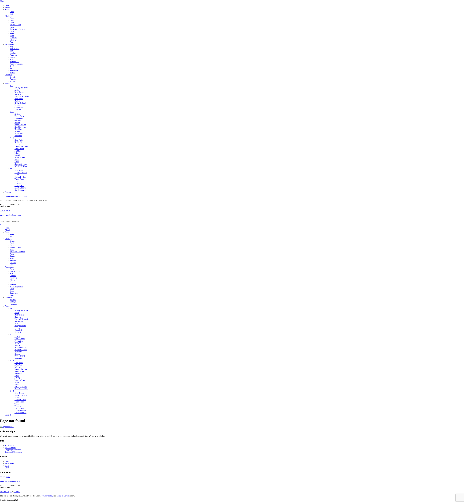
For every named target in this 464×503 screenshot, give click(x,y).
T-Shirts (13, 40)
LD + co (17, 144)
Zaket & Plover (20, 188)
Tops (11, 42)
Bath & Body (15, 49)
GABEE (17, 120)
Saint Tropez (19, 170)
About (7, 7)
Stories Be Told (20, 177)
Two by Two (19, 186)
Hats (11, 59)
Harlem (17, 123)
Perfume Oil (14, 62)
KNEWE (18, 142)
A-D (11, 86)
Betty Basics (19, 92)
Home (7, 5)
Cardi (12, 20)
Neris (16, 162)
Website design (5, 492)
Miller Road (19, 149)
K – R (12, 138)
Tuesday (17, 183)
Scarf (12, 66)
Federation (18, 118)
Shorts (12, 33)
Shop (7, 9)
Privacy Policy (47, 496)
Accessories (9, 44)
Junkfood (18, 136)
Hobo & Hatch (20, 125)
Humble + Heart (20, 127)
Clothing (8, 16)
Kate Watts (18, 140)
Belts (12, 51)
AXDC (17, 492)
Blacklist (17, 94)
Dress (12, 23)
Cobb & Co (18, 107)
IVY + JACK (19, 133)
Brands (7, 83)
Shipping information (13, 450)
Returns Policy (10, 448)
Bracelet (13, 77)
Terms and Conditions (13, 452)
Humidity (18, 129)
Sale (11, 14)
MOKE (17, 155)
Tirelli (16, 181)
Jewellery (8, 75)
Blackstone (18, 99)
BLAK (17, 101)
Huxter (17, 131)
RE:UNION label (21, 166)
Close (2, 1)
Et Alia (17, 114)
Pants (12, 31)
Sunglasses (14, 70)
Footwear (13, 55)
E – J (12, 112)
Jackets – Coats (15, 25)
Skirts (12, 36)
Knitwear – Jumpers (17, 29)
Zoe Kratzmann (20, 190)
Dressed (17, 110)
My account (9, 445)
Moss (16, 160)
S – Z (12, 168)
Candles (13, 53)
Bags (12, 46)
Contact (8, 192)
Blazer (12, 18)
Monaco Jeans (19, 157)
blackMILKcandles (21, 96)
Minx (16, 153)
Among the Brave (21, 88)
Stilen (16, 175)
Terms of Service (63, 496)
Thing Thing (19, 179)
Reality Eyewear (20, 164)
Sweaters (13, 38)
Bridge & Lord (20, 103)
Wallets (12, 73)
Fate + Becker (19, 116)
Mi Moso (18, 151)
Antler (16, 90)
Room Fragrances (16, 64)
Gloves (12, 57)
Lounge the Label (21, 146)
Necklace (13, 81)
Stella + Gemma (20, 173)
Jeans (12, 27)
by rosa (17, 105)
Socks (12, 68)
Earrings (13, 79)
